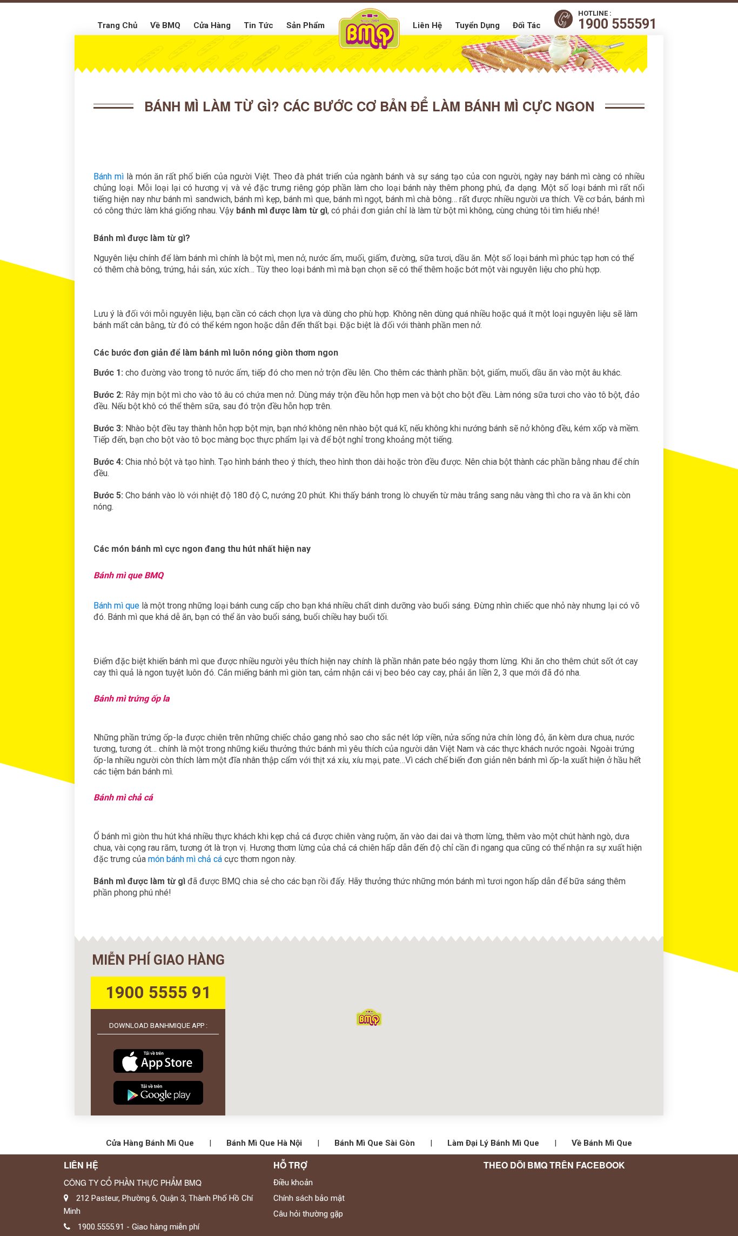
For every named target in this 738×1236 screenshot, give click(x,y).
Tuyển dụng (477, 25)
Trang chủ (117, 25)
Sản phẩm (305, 25)
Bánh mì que (116, 605)
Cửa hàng (212, 25)
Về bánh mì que (602, 1143)
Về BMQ (165, 25)
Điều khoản (293, 1182)
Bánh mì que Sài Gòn (374, 1143)
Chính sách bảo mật (309, 1198)
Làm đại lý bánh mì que (493, 1143)
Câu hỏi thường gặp (308, 1214)
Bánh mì (108, 176)
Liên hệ (427, 25)
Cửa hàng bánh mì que (150, 1143)
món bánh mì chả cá (185, 859)
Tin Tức (258, 25)
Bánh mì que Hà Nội (264, 1143)
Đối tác (527, 25)
